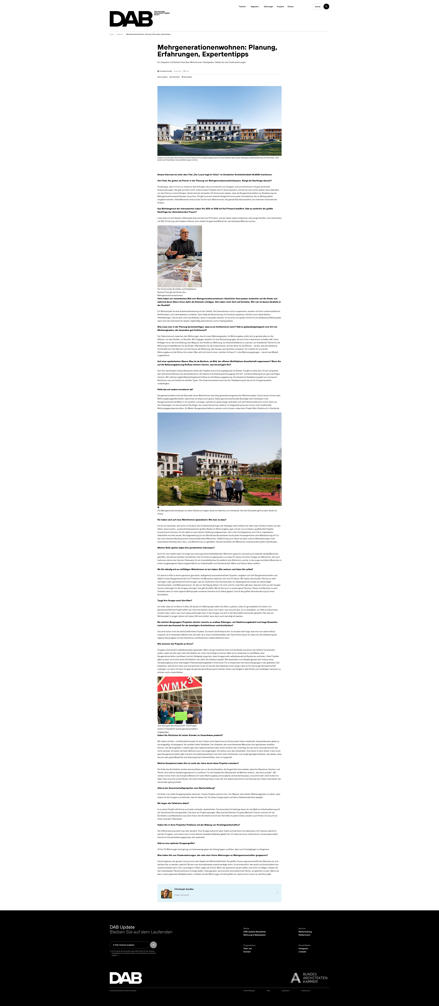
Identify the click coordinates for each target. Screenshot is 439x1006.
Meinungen (268, 6)
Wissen (291, 6)
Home (112, 34)
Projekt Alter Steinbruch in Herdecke (262, 408)
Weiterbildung (305, 931)
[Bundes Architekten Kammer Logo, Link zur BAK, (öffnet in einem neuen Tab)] (307, 978)
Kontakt (247, 951)
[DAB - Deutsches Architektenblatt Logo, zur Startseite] (140, 19)
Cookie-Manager (249, 991)
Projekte (280, 6)
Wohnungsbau (162, 77)
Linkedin (302, 951)
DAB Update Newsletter (254, 931)
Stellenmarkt (304, 934)
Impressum (285, 991)
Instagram (303, 948)
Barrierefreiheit (175, 77)
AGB (268, 991)
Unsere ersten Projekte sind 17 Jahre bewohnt (216, 189)
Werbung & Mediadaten (254, 934)
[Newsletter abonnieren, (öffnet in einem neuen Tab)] (153, 944)
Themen (242, 6)
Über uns (247, 948)
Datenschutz (305, 991)
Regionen (255, 6)
